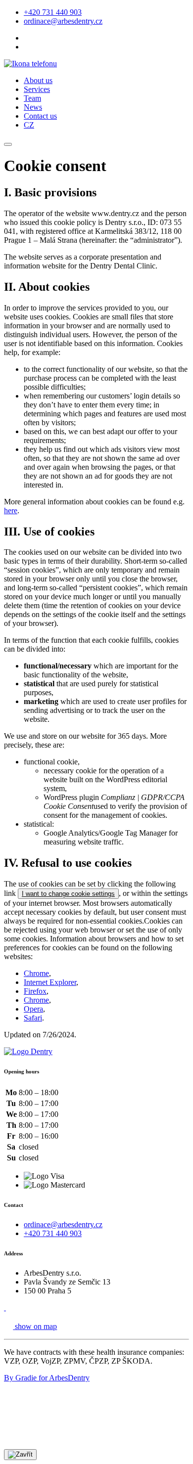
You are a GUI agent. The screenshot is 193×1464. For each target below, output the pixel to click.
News (33, 107)
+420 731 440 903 (53, 12)
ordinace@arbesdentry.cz (63, 21)
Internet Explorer (50, 982)
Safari (33, 1018)
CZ (29, 125)
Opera (33, 1009)
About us (38, 80)
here (10, 510)
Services (37, 89)
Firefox (35, 991)
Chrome (36, 973)
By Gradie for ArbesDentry (47, 1378)
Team (32, 98)
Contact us (40, 116)
